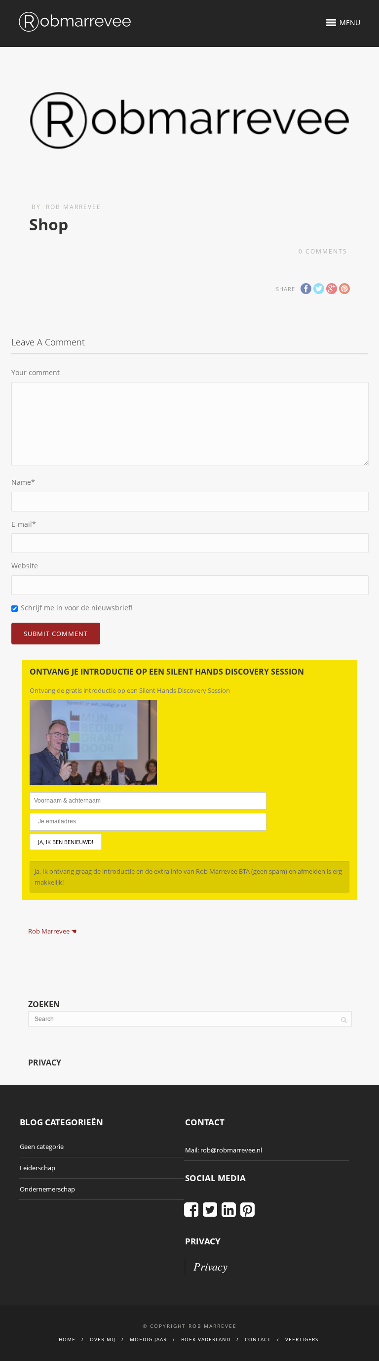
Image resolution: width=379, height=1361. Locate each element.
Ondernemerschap (47, 1189)
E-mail (23, 524)
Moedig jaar (148, 1339)
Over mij (102, 1339)
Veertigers (301, 1339)
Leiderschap (37, 1167)
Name (23, 482)
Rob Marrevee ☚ (52, 931)
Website (24, 565)
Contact (258, 1339)
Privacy (210, 1266)
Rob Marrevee (73, 207)
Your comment (35, 372)
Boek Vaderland (205, 1339)
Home (67, 1339)
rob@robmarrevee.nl (231, 1150)
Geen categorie (42, 1146)
